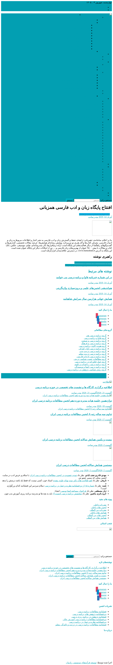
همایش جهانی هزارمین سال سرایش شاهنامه (87, 298)
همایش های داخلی (98, 512)
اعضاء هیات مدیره (92, 17)
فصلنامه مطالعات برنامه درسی (92, 611)
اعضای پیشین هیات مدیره (83, 22)
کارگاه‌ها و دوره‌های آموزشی (88, 187)
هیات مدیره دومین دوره (79, 28)
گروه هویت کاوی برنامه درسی (92, 346)
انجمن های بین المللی (96, 515)
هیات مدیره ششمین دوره (78, 38)
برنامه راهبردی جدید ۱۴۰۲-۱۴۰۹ (80, 67)
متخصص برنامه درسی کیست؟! (67, 493)
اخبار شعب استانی (98, 164)
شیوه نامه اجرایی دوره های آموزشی (79, 83)
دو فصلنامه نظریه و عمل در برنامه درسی (87, 622)
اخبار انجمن (101, 54)
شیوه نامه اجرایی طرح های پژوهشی (78, 88)
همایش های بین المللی (96, 518)
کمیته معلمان (95, 190)
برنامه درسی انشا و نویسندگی (87, 153)
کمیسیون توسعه (93, 106)
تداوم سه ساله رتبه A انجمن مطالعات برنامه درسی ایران (81, 414)
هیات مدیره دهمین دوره (79, 49)
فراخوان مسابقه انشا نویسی (73, 491)
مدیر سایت (93, 217)
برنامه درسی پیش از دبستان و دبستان (84, 161)
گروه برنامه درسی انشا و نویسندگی (90, 367)
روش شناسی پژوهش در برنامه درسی (83, 159)
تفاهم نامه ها (95, 91)
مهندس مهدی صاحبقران (78, 658)
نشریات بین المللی (98, 510)
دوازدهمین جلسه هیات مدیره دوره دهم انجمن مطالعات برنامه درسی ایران (72, 400)
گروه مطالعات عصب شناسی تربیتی (90, 359)
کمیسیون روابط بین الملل (89, 114)
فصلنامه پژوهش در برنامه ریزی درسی (88, 617)
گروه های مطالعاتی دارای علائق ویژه (78, 80)
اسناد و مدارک (100, 62)
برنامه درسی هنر (93, 122)
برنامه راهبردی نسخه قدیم (83, 70)
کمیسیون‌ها (101, 98)
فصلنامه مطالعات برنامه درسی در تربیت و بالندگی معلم (80, 624)
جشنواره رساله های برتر (90, 169)
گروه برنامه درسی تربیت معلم (92, 354)
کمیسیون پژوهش (93, 109)
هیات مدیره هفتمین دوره (79, 41)
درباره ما (102, 10)
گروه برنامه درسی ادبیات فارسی (91, 356)
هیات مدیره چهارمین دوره (78, 33)
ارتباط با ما (101, 193)
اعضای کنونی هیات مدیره (83, 20)
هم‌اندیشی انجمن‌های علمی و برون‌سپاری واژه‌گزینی (88, 265)
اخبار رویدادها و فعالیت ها (89, 59)
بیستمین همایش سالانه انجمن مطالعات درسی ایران (84, 465)
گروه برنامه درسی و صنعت (93, 341)
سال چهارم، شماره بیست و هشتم (94, 214)
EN (104, 195)
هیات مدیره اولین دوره (79, 25)
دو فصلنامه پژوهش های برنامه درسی (89, 614)
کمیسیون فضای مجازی (90, 111)
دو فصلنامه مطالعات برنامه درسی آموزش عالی (84, 619)
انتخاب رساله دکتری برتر (84, 75)
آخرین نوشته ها (99, 374)
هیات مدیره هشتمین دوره (78, 43)
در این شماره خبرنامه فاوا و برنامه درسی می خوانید (84, 277)
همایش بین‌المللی (93, 174)
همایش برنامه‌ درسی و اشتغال (87, 177)
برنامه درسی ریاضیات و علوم (87, 151)
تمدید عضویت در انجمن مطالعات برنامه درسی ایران (53, 475)
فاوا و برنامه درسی (92, 125)
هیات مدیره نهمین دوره (79, 46)
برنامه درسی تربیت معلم (89, 138)
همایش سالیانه (94, 180)
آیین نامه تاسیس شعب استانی (81, 77)
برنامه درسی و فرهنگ (91, 130)
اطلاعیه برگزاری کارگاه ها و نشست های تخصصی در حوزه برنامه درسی (73, 387)
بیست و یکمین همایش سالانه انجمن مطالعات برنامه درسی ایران (77, 439)
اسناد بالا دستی (94, 93)
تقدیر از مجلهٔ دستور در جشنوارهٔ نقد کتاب (93, 262)
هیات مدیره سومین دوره (79, 30)
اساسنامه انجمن (88, 96)
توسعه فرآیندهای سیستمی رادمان (81, 662)
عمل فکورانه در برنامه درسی (87, 148)
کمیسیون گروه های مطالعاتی (87, 117)
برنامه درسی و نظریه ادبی (89, 143)
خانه (104, 7)
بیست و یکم (89, 185)
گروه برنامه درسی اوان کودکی (92, 348)
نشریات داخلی (99, 505)
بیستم (92, 182)
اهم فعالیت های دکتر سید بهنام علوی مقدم (72, 480)
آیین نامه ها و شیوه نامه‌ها (89, 72)
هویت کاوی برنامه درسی (89, 132)
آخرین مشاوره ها (98, 377)
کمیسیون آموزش (93, 104)
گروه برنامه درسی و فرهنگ (93, 343)
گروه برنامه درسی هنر (96, 335)
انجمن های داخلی (98, 507)
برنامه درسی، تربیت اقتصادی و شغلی (84, 156)
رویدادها (102, 167)
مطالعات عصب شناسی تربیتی (87, 146)
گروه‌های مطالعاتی (97, 119)
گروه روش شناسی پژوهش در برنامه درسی (86, 369)
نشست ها (96, 172)
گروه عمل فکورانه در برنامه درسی (90, 362)
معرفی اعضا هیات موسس (83, 51)
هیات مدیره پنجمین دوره (79, 35)
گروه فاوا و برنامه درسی (95, 338)
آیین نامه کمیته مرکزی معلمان (81, 85)
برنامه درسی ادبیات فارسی (88, 140)
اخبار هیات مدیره (93, 56)
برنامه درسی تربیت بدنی (90, 135)
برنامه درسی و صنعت (91, 127)
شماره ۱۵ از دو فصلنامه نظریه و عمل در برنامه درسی (69, 486)
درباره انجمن (72, 15)
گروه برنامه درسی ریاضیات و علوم (90, 364)
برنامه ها (97, 64)
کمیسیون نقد (95, 101)
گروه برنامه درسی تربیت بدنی (92, 351)
